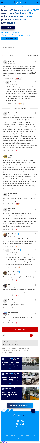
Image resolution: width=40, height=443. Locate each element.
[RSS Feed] (7, 411)
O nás (20, 428)
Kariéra (20, 423)
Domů (3, 7)
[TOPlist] (3, 442)
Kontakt (20, 420)
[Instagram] (3, 411)
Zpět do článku (7, 27)
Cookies (20, 425)
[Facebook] (11, 411)
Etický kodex (20, 426)
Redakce (20, 422)
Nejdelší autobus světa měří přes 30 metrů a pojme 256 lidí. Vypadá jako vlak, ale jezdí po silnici (10, 366)
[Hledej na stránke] (38, 3)
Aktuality (10, 7)
